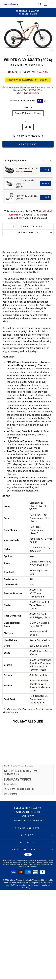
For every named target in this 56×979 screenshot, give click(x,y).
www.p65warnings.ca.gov (28, 866)
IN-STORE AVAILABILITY (30, 135)
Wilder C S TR (28, 816)
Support (27, 835)
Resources (27, 842)
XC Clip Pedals (27, 180)
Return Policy (28, 232)
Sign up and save (27, 828)
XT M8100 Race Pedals (27, 168)
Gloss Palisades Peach (28, 113)
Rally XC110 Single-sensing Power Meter (27, 196)
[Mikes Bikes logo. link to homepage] (10, 4)
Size (28, 121)
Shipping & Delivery (28, 226)
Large (28, 126)
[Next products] (50, 161)
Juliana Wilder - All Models (28, 812)
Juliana (28, 55)
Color (28, 108)
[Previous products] (44, 161)
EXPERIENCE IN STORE (27, 849)
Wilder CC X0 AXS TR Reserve (28, 820)
